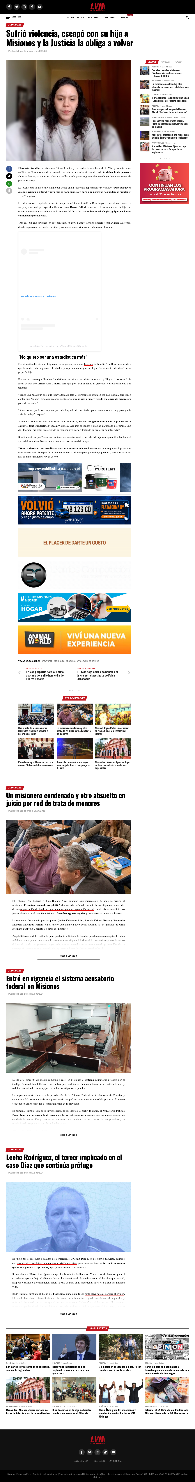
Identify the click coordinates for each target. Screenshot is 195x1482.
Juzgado (88, 364)
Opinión (125, 16)
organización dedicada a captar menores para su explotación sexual (57, 909)
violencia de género (88, 661)
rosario (71, 661)
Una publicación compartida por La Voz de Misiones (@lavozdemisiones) (62, 346)
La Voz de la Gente (75, 17)
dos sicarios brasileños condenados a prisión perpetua (47, 1263)
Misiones (59, 661)
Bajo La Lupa (93, 17)
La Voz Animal (110, 17)
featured (47, 661)
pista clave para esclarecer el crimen (104, 1293)
